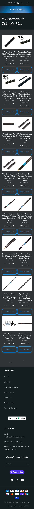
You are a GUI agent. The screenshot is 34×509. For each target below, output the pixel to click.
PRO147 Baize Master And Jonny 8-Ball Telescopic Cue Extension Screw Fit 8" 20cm (24, 96)
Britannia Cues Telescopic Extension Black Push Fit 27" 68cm (9, 297)
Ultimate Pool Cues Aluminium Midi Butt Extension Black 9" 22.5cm (9, 95)
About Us (7, 382)
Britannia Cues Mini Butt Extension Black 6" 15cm (9, 256)
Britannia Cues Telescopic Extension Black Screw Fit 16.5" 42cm (25, 257)
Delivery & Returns (11, 387)
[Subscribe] (27, 464)
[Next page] (23, 361)
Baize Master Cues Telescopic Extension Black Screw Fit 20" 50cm (25, 177)
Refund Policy (9, 392)
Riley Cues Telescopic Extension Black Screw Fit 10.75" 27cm (9, 177)
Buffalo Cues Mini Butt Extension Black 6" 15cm (9, 136)
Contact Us (8, 397)
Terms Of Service (10, 408)
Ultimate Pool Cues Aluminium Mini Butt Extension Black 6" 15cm (24, 55)
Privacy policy (12, 506)
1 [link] (10, 361)
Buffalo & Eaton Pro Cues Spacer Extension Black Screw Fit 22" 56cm (25, 297)
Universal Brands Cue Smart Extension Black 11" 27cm (24, 336)
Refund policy (26, 502)
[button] (5, 3)
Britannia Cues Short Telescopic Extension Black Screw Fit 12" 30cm (24, 217)
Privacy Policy (9, 403)
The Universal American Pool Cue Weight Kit (9, 336)
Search (6, 377)
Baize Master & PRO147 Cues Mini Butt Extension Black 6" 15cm (9, 55)
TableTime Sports (14, 502)
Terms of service (24, 506)
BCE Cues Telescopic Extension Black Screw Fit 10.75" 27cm (24, 137)
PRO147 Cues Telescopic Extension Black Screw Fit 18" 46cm (9, 217)
